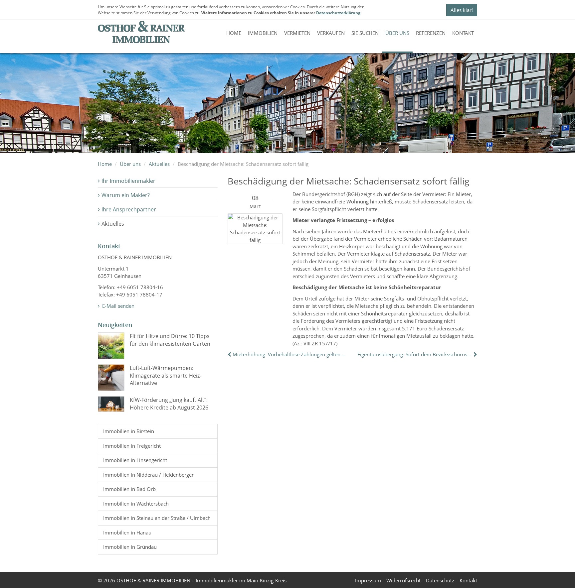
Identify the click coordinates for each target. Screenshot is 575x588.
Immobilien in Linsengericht (135, 460)
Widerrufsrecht (403, 580)
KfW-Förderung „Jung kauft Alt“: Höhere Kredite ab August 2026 (169, 403)
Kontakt (463, 33)
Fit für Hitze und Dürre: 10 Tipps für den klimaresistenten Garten (170, 339)
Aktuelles (159, 164)
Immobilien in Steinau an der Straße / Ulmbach (157, 518)
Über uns (397, 33)
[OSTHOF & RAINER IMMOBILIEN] (141, 32)
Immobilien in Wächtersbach (136, 503)
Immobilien (263, 33)
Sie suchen (365, 33)
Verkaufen (331, 33)
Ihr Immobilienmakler (128, 180)
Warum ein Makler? (125, 195)
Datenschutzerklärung (338, 13)
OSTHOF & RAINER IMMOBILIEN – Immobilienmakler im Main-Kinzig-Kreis (201, 580)
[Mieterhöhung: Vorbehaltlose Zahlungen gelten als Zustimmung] (230, 354)
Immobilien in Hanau (127, 532)
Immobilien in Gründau (130, 546)
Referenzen (431, 33)
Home (233, 33)
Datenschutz (440, 580)
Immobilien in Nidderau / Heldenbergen (149, 474)
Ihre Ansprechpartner (128, 209)
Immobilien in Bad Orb (129, 489)
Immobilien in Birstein (128, 431)
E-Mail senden (117, 305)
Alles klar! (462, 10)
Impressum (368, 580)
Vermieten (297, 33)
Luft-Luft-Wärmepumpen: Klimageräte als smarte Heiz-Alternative (165, 375)
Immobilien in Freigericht (132, 445)
